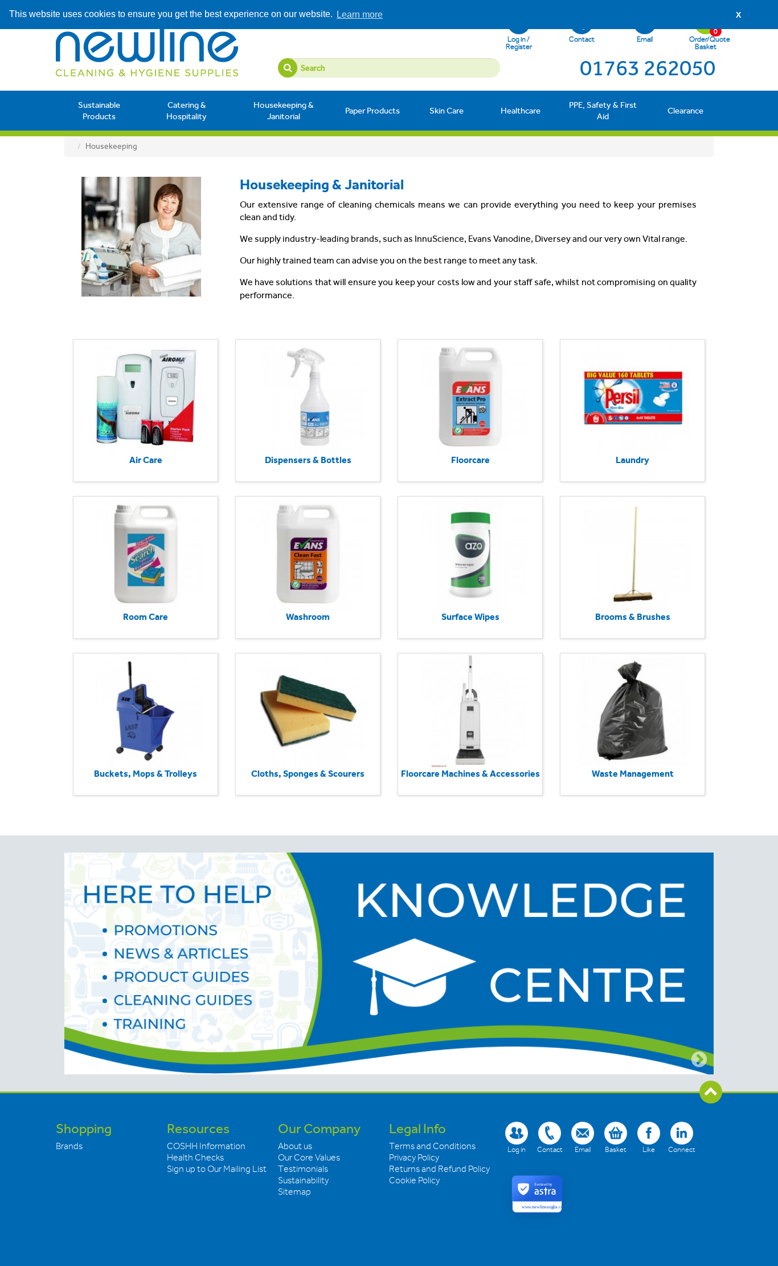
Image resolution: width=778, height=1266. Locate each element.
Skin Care (446, 110)
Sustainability (303, 1180)
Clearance (685, 110)
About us (295, 1146)
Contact (582, 39)
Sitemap (294, 1192)
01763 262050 (647, 68)
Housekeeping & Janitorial (283, 110)
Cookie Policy (414, 1180)
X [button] (738, 14)
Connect (681, 1149)
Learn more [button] (360, 14)
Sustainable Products (99, 110)
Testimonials (303, 1169)
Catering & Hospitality (186, 110)
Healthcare (520, 110)
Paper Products (372, 110)
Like (648, 1149)
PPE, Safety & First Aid (603, 110)
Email (645, 39)
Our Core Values (309, 1158)
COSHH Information (206, 1146)
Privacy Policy (414, 1158)
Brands (69, 1146)
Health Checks (195, 1158)
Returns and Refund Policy (439, 1169)
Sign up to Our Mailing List (217, 1169)
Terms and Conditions (432, 1146)
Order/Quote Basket (705, 38)
